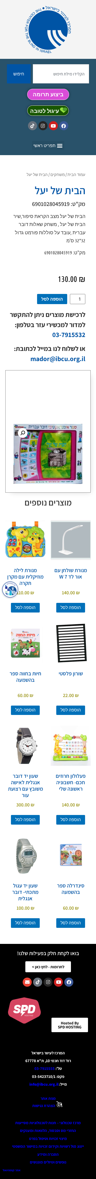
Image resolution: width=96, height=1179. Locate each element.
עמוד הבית (76, 174)
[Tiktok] (32, 125)
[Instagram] (42, 125)
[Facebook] (63, 125)
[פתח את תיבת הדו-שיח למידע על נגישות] (10, 589)
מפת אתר (48, 1098)
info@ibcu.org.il (43, 1084)
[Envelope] (27, 982)
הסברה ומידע (48, 1154)
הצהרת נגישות (43, 1105)
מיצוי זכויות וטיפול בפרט (48, 1138)
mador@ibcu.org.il (57, 358)
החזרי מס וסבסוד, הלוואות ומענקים (48, 1130)
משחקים (57, 174)
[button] (48, 145)
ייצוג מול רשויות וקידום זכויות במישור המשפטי (48, 1146)
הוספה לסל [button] (71, 607)
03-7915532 (68, 334)
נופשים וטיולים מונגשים (48, 1162)
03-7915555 (44, 1068)
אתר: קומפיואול (12, 1170)
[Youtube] (53, 125)
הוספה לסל (52, 299)
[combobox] (61, 73)
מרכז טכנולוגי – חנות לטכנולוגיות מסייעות (48, 1122)
